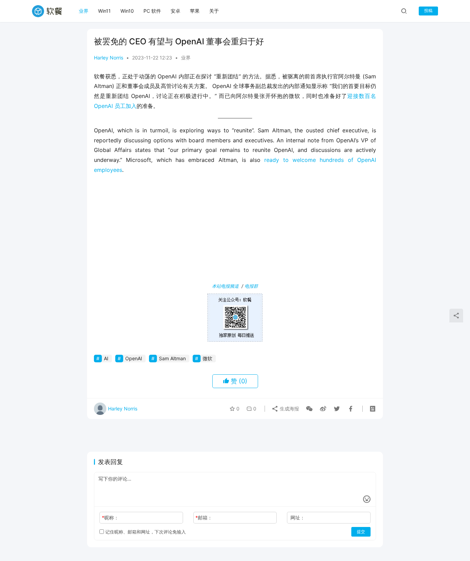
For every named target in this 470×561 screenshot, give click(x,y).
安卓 (175, 11)
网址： (297, 517)
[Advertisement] (235, 230)
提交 (361, 531)
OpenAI (133, 358)
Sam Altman (172, 358)
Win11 (104, 11)
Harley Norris (108, 57)
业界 (83, 11)
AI (106, 358)
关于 (214, 11)
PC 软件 (152, 11)
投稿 (428, 10)
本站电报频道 (225, 286)
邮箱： (203, 517)
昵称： (110, 517)
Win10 (127, 11)
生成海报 (288, 408)
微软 (207, 358)
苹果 (195, 11)
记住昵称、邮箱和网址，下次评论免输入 (145, 532)
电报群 (251, 286)
